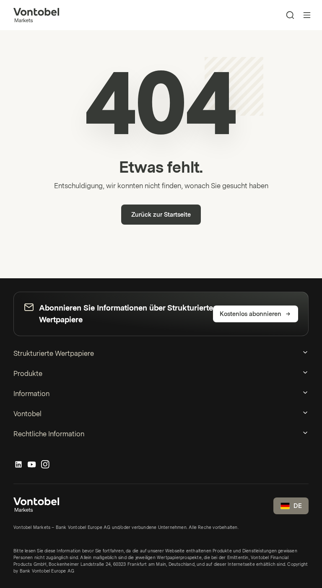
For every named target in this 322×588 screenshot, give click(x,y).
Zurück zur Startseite (161, 214)
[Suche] (290, 15)
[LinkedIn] (18, 464)
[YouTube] (32, 464)
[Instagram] (45, 464)
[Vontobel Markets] (36, 15)
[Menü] (307, 15)
